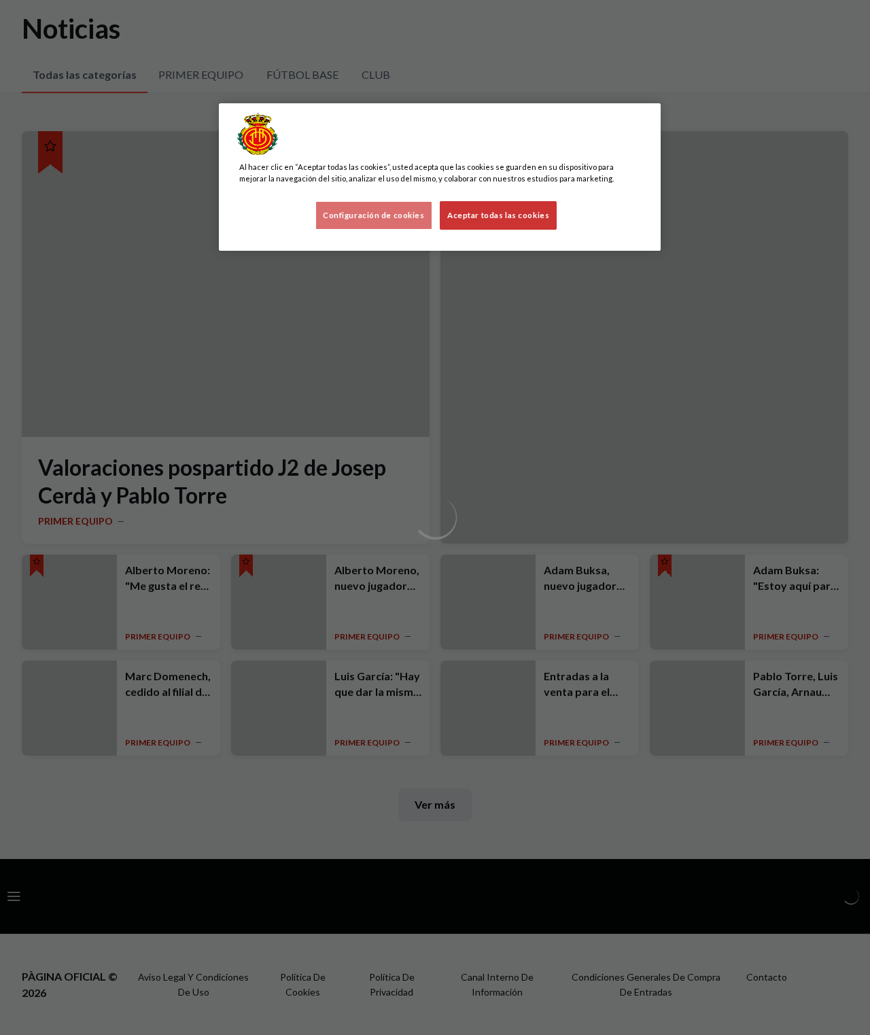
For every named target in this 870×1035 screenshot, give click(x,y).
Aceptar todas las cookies (498, 215)
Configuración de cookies (374, 215)
